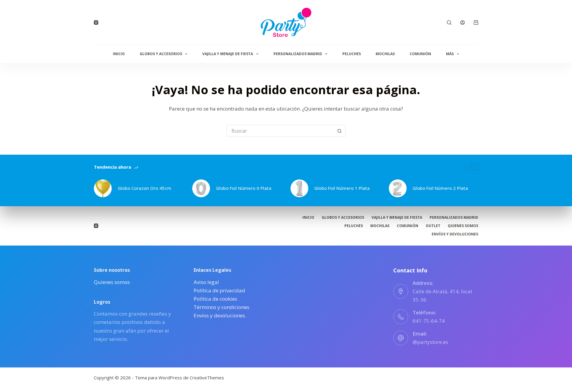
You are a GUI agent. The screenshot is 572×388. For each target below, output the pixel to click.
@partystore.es (430, 342)
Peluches (351, 53)
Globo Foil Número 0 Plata (243, 188)
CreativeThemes (207, 378)
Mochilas (385, 53)
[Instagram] (96, 22)
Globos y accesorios (161, 53)
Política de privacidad (219, 290)
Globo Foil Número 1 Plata (342, 188)
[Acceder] (462, 22)
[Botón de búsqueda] (340, 131)
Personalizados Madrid (297, 53)
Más (450, 53)
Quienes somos (463, 226)
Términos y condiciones (221, 307)
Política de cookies (215, 298)
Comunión (420, 53)
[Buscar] (449, 22)
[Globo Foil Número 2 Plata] (398, 188)
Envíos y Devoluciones (455, 234)
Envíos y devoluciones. (220, 315)
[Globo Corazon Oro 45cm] (103, 188)
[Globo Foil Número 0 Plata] (201, 188)
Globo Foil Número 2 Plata (440, 188)
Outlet (433, 226)
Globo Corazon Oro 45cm (144, 188)
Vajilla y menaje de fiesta (227, 53)
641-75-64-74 (429, 320)
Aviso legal (206, 282)
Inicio (119, 53)
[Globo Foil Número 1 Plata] (299, 188)
